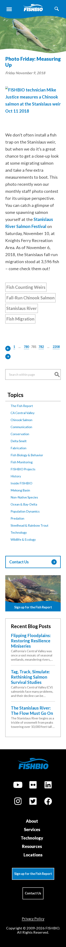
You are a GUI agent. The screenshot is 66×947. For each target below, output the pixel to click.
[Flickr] (32, 785)
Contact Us (19, 562)
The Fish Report (22, 406)
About (32, 821)
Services (32, 829)
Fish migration (20, 318)
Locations (33, 854)
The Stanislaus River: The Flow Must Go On (32, 710)
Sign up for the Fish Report (33, 874)
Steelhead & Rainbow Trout (29, 525)
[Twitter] (32, 802)
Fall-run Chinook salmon (30, 297)
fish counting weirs (25, 287)
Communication (21, 427)
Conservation (20, 434)
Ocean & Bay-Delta (24, 504)
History (16, 476)
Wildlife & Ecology (23, 539)
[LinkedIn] (48, 785)
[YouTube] (17, 785)
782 (41, 347)
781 (33, 347)
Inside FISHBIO (21, 483)
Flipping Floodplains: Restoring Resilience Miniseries (31, 641)
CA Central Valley (22, 413)
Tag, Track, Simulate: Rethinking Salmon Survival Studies (30, 677)
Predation (17, 518)
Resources (32, 846)
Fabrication (18, 448)
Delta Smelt (19, 441)
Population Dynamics (25, 511)
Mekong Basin (20, 490)
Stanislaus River (21, 308)
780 (26, 347)
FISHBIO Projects (23, 469)
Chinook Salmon (21, 420)
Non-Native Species (24, 497)
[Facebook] (48, 801)
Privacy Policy (33, 918)
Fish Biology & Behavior (27, 455)
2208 (56, 347)
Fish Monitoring (22, 462)
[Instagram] (17, 801)
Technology (19, 532)
